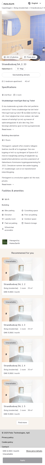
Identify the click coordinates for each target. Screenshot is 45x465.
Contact (5, 447)
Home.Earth (14, 243)
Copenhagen (7, 8)
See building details (21, 75)
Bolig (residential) (21, 8)
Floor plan (31, 57)
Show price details (34, 451)
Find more (22, 422)
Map (21, 69)
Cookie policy (7, 442)
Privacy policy (7, 437)
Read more (6, 129)
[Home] (8, 3)
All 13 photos (12, 57)
